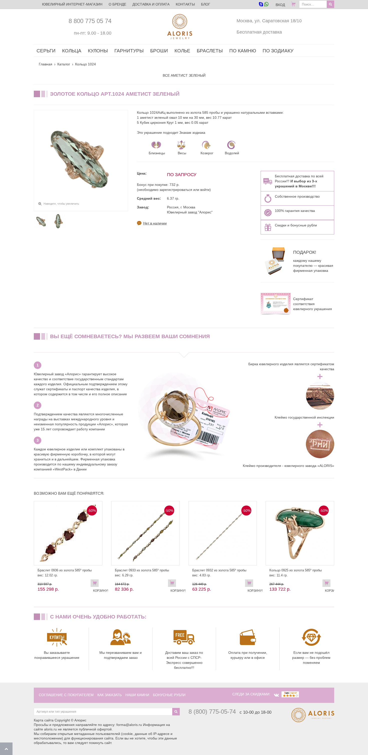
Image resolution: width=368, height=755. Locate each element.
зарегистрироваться (175, 190)
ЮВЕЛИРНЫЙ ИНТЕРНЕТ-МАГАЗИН (72, 4)
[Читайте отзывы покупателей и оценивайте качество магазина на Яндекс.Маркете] (290, 694)
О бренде (117, 4)
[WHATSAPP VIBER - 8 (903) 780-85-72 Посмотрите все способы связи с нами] (263, 4)
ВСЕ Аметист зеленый (184, 75)
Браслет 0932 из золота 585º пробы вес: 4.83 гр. (219, 572)
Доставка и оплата (150, 4)
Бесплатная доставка (259, 32)
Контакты (185, 4)
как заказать (109, 695)
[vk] (276, 695)
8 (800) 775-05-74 (212, 711)
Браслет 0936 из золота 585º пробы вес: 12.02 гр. (65, 572)
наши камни (137, 695)
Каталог (63, 64)
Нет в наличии (155, 223)
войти (205, 190)
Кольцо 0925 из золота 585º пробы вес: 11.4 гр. (295, 572)
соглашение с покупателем (66, 695)
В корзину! (96, 584)
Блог (205, 4)
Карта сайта (44, 720)
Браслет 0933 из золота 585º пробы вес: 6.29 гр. (142, 572)
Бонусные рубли (169, 695)
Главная (45, 64)
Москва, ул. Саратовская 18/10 (269, 20)
